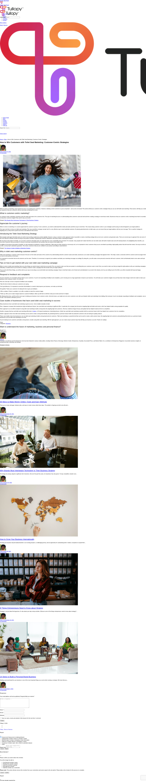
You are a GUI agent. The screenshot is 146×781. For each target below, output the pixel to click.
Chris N (2, 151)
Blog (5, 139)
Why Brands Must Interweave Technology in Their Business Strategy (21, 220)
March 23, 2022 (8, 482)
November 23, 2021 (9, 620)
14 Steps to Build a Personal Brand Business (18, 677)
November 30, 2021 (9, 414)
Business (8, 323)
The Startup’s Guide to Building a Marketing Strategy (17, 248)
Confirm (7, 772)
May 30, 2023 (7, 551)
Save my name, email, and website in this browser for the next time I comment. (21, 718)
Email (1, 330)
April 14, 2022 (7, 151)
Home (1, 139)
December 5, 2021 (8, 688)
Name (2, 709)
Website (2, 715)
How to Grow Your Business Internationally (17, 539)
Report (6, 748)
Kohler (34, 311)
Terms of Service (8, 729)
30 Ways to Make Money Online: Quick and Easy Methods (23, 402)
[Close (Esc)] (0, 755)
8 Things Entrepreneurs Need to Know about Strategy (21, 608)
